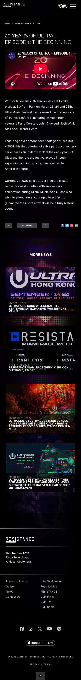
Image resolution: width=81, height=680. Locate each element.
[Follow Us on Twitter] (40, 628)
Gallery (10, 586)
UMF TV (45, 601)
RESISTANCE (48, 591)
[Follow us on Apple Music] (40, 643)
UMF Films (47, 596)
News (9, 591)
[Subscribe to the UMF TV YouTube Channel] (49, 628)
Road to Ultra (48, 586)
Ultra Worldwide (50, 581)
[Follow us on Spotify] (59, 628)
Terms (47, 664)
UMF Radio (47, 606)
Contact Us (13, 596)
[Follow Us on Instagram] (30, 628)
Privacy (34, 664)
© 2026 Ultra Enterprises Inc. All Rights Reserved (40, 656)
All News (27, 225)
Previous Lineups (17, 581)
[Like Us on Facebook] (22, 628)
